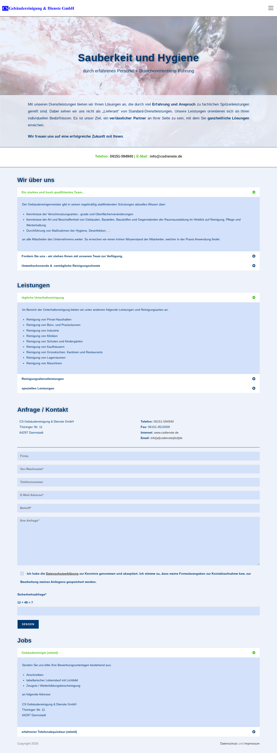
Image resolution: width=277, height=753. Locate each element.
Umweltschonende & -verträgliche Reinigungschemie (61, 265)
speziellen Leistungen (38, 388)
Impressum (252, 743)
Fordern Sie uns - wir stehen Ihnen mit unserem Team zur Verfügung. (72, 256)
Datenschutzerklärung (62, 573)
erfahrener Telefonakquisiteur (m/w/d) (49, 731)
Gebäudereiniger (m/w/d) (40, 652)
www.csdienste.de (166, 432)
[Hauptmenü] (271, 8)
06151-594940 (121, 156)
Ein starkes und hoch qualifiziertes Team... (53, 192)
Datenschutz (228, 743)
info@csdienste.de (166, 156)
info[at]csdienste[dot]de (166, 438)
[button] (138, 192)
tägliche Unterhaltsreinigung (43, 297)
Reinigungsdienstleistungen (43, 379)
